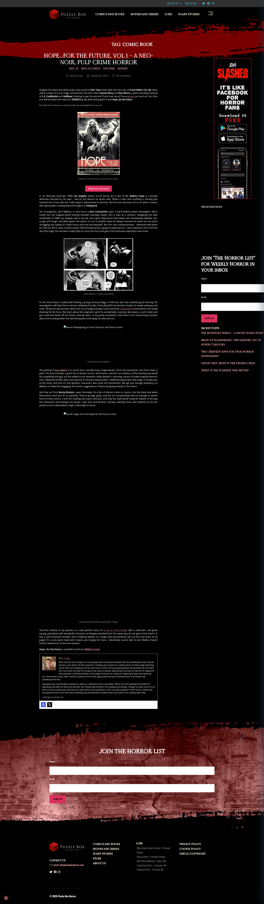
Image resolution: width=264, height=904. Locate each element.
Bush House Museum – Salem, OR (151, 861)
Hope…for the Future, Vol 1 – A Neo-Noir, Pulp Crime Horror (98, 59)
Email (52, 779)
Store (97, 858)
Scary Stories (189, 14)
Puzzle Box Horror (67, 896)
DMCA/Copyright (192, 854)
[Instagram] (43, 704)
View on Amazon (98, 188)
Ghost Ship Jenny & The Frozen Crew (228, 363)
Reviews (123, 68)
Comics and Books (109, 14)
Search (173, 3)
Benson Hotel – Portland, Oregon (151, 856)
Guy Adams (61, 370)
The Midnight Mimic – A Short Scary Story (232, 333)
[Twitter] (49, 704)
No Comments (123, 75)
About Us (99, 863)
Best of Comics (91, 68)
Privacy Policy (190, 844)
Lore (168, 14)
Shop (189, 3)
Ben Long (78, 75)
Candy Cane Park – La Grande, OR (151, 865)
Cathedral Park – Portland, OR (150, 869)
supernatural (127, 308)
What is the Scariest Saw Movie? (225, 370)
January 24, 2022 (99, 75)
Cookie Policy (190, 849)
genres (130, 96)
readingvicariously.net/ (52, 697)
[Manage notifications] (6, 898)
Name (52, 761)
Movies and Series (144, 14)
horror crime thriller (116, 630)
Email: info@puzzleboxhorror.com (69, 865)
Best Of (74, 68)
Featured (109, 68)
